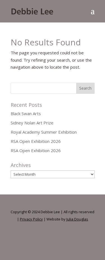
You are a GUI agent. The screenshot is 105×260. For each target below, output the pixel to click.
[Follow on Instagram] (52, 237)
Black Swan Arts (26, 113)
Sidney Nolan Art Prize (32, 123)
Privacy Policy (31, 219)
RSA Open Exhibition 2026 (36, 141)
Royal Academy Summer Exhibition (44, 132)
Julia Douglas (77, 219)
